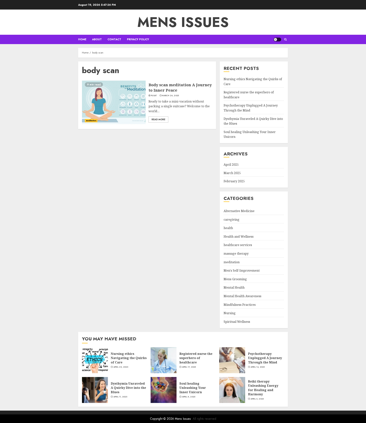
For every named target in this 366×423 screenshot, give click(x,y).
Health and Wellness (239, 236)
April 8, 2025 (188, 397)
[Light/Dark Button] (277, 39)
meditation (91, 120)
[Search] (285, 39)
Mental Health (234, 287)
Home (82, 39)
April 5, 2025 (257, 399)
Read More (158, 119)
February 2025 (234, 181)
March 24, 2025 (170, 95)
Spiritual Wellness (237, 322)
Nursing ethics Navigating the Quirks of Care (129, 358)
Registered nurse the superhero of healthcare (195, 358)
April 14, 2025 (258, 367)
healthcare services (238, 245)
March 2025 (232, 173)
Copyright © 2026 (162, 419)
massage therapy (236, 253)
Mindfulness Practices (240, 305)
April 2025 (231, 164)
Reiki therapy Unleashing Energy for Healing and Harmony (263, 387)
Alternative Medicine (239, 211)
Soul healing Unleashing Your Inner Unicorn (192, 387)
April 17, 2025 (189, 367)
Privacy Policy (138, 39)
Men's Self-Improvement (242, 270)
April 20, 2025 (120, 367)
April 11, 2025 (120, 397)
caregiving (231, 219)
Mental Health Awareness (242, 296)
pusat (154, 95)
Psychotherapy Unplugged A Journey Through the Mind (265, 358)
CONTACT (114, 39)
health (228, 228)
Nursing (230, 313)
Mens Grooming (235, 279)
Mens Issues (183, 22)
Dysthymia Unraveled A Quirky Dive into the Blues (128, 387)
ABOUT (97, 39)
